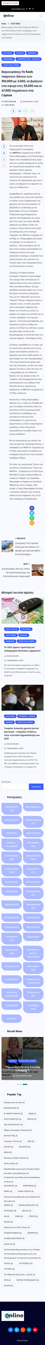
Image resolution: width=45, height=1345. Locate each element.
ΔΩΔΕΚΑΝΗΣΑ (11, 870)
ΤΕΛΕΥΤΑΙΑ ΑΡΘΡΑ (11, 994)
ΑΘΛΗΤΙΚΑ (33, 833)
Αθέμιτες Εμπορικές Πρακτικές (18, 1130)
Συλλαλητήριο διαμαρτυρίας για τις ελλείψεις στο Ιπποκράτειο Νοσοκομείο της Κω (22, 1250)
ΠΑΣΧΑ (8, 1222)
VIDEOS (11, 833)
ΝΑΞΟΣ (26, 1211)
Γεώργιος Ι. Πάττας (13, 1141)
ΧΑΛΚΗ (8, 1285)
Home (4, 23)
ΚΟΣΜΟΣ (33, 918)
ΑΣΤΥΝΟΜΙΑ (33, 844)
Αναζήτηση (6, 782)
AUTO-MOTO (12, 808)
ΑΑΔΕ (32, 1113)
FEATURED (15, 23)
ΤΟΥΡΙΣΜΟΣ (33, 1007)
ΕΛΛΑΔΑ (33, 882)
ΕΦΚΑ (8, 1152)
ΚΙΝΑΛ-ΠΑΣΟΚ (26, 1191)
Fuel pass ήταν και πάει (14, 1102)
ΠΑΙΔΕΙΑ (33, 937)
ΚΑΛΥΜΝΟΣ (10, 1186)
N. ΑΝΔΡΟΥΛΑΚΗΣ (13, 1113)
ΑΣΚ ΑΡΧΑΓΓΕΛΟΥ (13, 1124)
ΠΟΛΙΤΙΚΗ (11, 966)
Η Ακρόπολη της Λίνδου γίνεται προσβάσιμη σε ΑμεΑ (22, 1177)
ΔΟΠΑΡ (8, 1147)
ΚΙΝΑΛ (8, 1191)
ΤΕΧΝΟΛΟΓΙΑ (33, 994)
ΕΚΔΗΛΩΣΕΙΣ (33, 870)
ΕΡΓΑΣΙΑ (12, 891)
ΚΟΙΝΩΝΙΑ (11, 918)
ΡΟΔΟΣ (11, 979)
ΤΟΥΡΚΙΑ (9, 1269)
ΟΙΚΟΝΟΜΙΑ (11, 938)
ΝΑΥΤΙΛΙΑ (33, 927)
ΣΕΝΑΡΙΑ (32, 1233)
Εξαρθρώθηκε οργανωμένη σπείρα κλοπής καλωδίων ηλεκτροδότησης (22, 1169)
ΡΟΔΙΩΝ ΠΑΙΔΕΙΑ (13, 1233)
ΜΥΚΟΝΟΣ (10, 1211)
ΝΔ (6, 1216)
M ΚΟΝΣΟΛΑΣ (11, 1108)
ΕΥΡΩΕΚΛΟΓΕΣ (33, 893)
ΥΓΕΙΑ (12, 1019)
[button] (18, 1084)
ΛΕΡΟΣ (8, 1205)
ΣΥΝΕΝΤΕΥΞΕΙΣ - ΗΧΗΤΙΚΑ (33, 981)
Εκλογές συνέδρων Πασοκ (16, 1158)
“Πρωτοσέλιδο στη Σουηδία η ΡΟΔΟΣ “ (22, 1068)
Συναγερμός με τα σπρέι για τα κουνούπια (22, 1258)
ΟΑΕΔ (19, 1216)
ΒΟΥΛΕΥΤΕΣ (10, 1136)
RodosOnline (13, 656)
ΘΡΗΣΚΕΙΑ (11, 904)
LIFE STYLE (12, 820)
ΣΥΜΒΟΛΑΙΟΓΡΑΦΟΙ (14, 1238)
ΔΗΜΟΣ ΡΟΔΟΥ (33, 857)
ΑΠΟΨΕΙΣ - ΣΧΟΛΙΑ (12, 844)
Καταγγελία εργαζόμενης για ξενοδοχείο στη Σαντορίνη (22, 1197)
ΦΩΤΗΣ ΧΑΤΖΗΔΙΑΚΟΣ (27, 1280)
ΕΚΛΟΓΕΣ (11, 882)
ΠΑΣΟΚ (33, 1216)
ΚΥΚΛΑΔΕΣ (12, 927)
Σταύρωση (9, 1244)
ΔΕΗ (31, 1141)
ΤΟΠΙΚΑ (11, 1005)
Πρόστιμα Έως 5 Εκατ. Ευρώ (17, 1227)
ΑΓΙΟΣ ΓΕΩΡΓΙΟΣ (12, 1119)
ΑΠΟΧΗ (31, 1119)
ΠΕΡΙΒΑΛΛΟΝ (11, 951)
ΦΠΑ (7, 1280)
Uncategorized (33, 822)
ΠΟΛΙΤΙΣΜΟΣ (33, 968)
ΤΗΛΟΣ (8, 1263)
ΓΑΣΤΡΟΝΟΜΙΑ (12, 857)
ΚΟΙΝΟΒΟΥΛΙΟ (33, 906)
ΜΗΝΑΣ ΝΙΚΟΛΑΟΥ (28, 1205)
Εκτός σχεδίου (11, 1163)
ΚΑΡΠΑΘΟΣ (29, 1186)
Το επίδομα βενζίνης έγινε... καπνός (19, 1274)
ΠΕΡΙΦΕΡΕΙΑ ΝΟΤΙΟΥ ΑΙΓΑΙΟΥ (33, 953)
